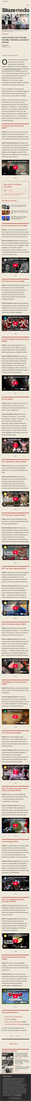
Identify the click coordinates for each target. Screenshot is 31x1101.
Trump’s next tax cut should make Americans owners (22, 1067)
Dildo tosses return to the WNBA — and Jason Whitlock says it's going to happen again (19, 212)
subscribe (5, 1)
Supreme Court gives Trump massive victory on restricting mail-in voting (18, 206)
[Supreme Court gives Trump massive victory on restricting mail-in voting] (6, 207)
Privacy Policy (17, 193)
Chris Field (5, 45)
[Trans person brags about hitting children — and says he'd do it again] (7, 1063)
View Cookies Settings (15, 1098)
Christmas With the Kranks (14, 1024)
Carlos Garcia (18, 1058)
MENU (27, 5)
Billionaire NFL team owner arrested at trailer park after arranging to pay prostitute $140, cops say (19, 218)
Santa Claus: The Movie (13, 1022)
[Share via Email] (17, 1036)
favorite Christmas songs (12, 69)
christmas (5, 34)
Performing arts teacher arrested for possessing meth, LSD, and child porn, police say (22, 1055)
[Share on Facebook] (11, 1036)
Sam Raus (17, 1070)
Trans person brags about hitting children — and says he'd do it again (22, 1062)
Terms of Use (24, 193)
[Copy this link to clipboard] (20, 1036)
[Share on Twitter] (14, 1036)
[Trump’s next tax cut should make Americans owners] (7, 1069)
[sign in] (1, 1)
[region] (15, 1087)
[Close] (28, 1076)
